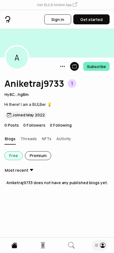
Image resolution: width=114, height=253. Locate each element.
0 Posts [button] (11, 125)
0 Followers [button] (34, 125)
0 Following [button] (61, 125)
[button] (57, 5)
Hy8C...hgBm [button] (16, 94)
